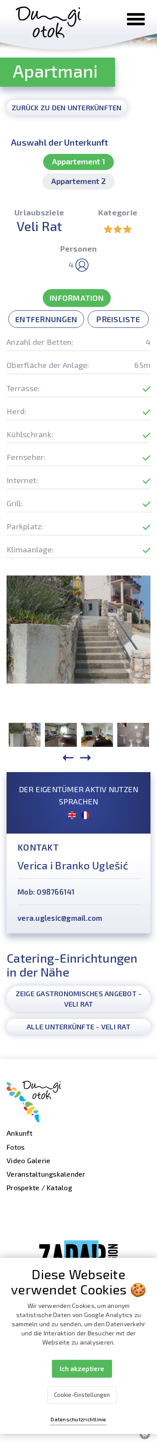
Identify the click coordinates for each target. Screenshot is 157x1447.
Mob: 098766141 (46, 891)
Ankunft (19, 1133)
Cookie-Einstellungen (82, 1394)
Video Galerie (28, 1160)
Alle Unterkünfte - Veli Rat (78, 1026)
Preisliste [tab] (118, 319)
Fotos (15, 1147)
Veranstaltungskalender (46, 1174)
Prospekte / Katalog (39, 1187)
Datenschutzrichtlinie (78, 1419)
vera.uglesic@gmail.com (59, 917)
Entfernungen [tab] (46, 319)
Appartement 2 (78, 181)
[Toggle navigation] (136, 19)
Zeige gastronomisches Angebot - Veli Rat (79, 998)
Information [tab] (77, 298)
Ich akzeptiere (82, 1368)
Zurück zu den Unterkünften (67, 107)
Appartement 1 (78, 161)
